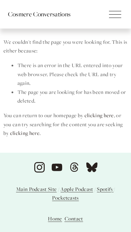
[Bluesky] (91, 167)
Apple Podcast (76, 188)
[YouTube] (57, 167)
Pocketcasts (65, 197)
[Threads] (74, 167)
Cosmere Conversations (39, 14)
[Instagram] (39, 167)
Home (55, 218)
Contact (74, 218)
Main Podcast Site (36, 188)
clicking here (99, 115)
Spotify (105, 188)
